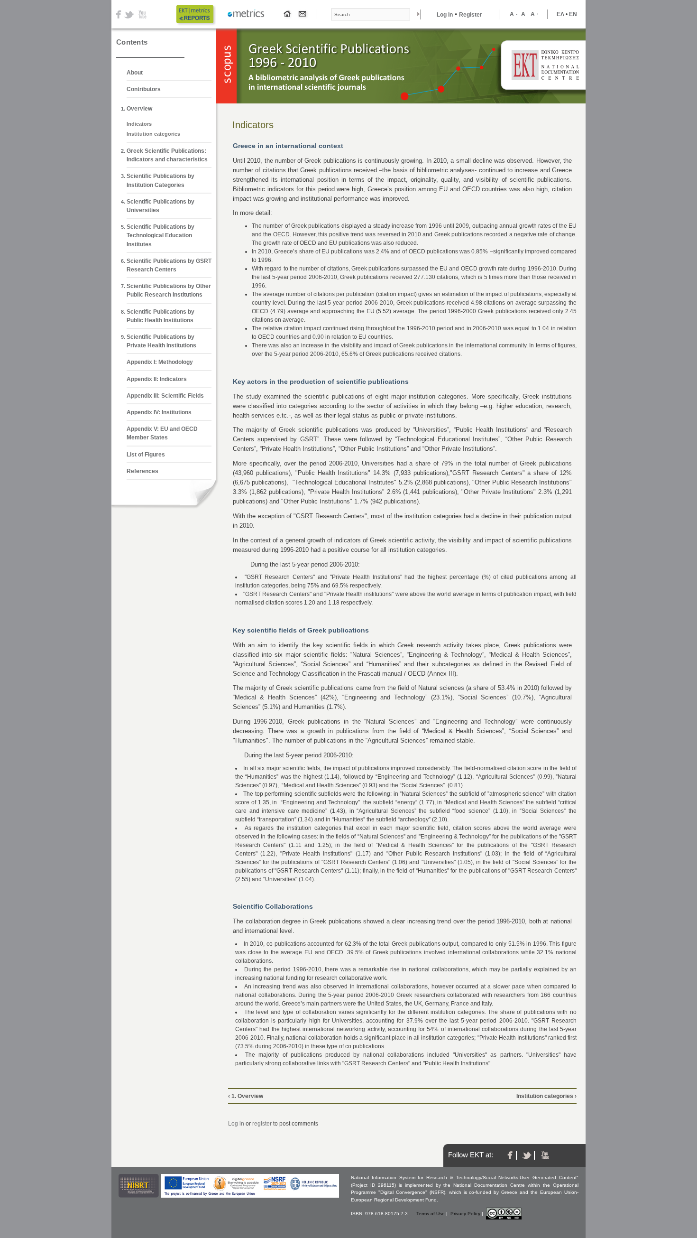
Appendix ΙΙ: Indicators (157, 379)
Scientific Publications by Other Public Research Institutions (169, 290)
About (135, 72)
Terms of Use (430, 1213)
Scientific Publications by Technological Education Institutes (160, 235)
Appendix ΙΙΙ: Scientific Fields (165, 395)
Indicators (139, 124)
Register (470, 14)
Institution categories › (546, 1096)
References (142, 471)
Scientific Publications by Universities (160, 206)
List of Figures (146, 454)
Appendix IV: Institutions (159, 412)
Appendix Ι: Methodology (160, 362)
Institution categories (153, 134)
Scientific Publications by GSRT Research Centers (169, 265)
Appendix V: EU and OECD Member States (162, 433)
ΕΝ (573, 14)
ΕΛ (560, 14)
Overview (139, 108)
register (262, 1123)
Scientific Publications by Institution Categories (160, 180)
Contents (131, 42)
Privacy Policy (465, 1213)
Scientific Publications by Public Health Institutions (160, 316)
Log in (445, 14)
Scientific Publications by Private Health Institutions (161, 341)
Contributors (144, 89)
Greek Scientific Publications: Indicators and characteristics (167, 155)
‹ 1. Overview (245, 1096)
